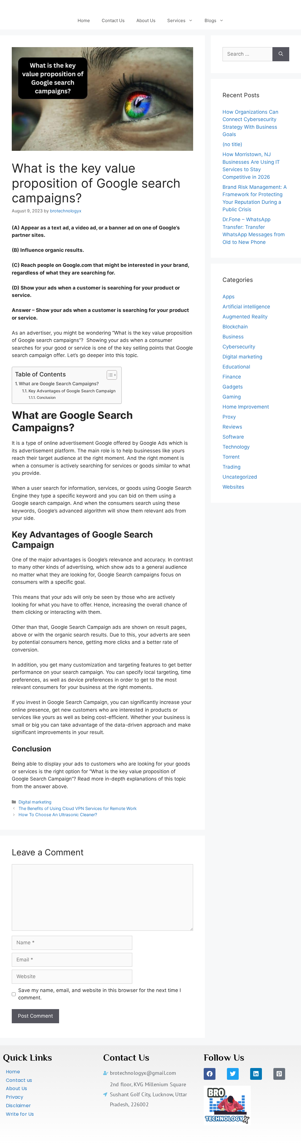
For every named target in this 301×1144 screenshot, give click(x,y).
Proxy (229, 417)
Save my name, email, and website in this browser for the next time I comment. (99, 994)
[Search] (280, 54)
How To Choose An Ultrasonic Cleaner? (58, 814)
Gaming (232, 397)
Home (84, 20)
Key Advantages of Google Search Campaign (72, 391)
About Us (145, 20)
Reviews (232, 427)
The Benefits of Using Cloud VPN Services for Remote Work (78, 808)
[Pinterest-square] (279, 1074)
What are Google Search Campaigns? (59, 383)
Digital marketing (35, 801)
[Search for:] (247, 54)
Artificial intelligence (246, 307)
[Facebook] (209, 1074)
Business (233, 337)
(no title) (232, 144)
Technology (236, 447)
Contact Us (113, 20)
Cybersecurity (239, 347)
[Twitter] (233, 1074)
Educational (236, 367)
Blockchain (235, 327)
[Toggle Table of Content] (109, 375)
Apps (229, 297)
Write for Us (20, 1114)
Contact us (19, 1080)
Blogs (210, 20)
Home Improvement (246, 407)
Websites (233, 487)
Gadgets (233, 387)
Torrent (231, 457)
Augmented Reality (245, 317)
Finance (232, 377)
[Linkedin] (256, 1074)
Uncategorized (240, 477)
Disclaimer (18, 1105)
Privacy (14, 1097)
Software (233, 437)
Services (176, 20)
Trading (231, 467)
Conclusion (46, 397)
